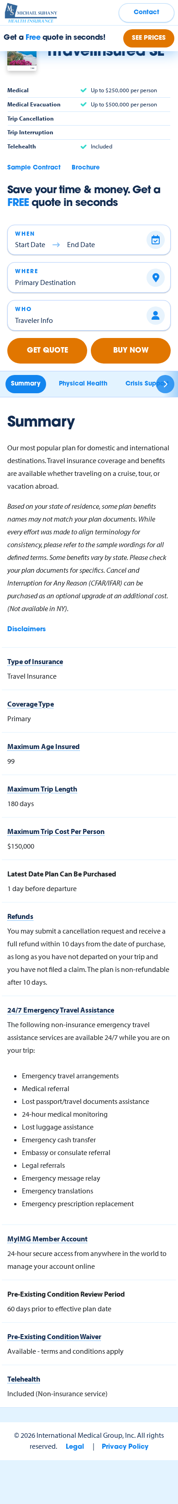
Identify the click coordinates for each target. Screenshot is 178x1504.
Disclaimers (26, 629)
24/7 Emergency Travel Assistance (60, 1009)
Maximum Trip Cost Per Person (56, 831)
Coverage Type (30, 703)
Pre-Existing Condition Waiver (54, 1336)
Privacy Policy (125, 1447)
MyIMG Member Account (47, 1238)
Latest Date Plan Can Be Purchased (61, 873)
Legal (75, 1447)
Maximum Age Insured (43, 746)
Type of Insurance (35, 661)
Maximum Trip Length (42, 788)
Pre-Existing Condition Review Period (66, 1293)
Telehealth (23, 1378)
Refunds (20, 916)
